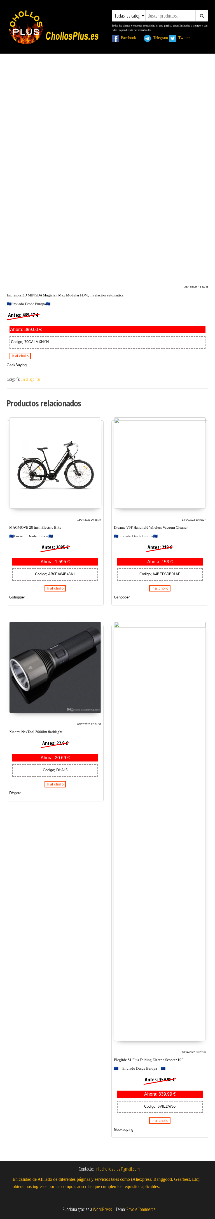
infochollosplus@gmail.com (117, 1168)
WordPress (102, 1209)
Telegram (159, 37)
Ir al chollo (20, 356)
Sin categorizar (30, 379)
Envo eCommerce (141, 1209)
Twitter (186, 37)
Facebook (131, 37)
